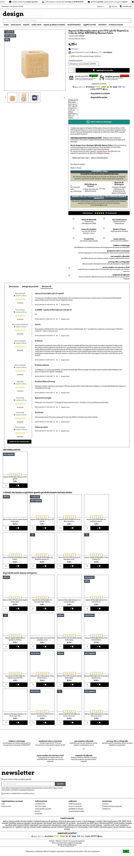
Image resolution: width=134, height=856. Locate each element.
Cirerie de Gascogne (66, 821)
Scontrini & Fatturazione (76, 811)
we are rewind (119, 827)
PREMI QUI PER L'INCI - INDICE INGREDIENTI (90, 158)
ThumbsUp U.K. (71, 827)
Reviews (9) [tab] (46, 286)
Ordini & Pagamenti (74, 804)
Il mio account (6, 806)
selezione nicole (49, 827)
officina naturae (75, 825)
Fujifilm (12, 823)
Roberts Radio (35, 827)
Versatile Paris (106, 827)
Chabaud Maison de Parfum (45, 821)
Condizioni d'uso (40, 804)
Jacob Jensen (37, 823)
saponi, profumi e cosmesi (54, 25)
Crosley (99, 821)
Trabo (96, 827)
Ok (126, 851)
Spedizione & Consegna (75, 809)
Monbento (56, 825)
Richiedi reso (106, 809)
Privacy (37, 811)
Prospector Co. (9, 827)
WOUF (128, 827)
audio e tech (36, 25)
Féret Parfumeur (111, 821)
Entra (3, 804)
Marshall (34, 825)
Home (6, 25)
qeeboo (19, 827)
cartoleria (102, 25)
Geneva (20, 823)
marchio (71, 38)
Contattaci (105, 804)
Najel (64, 825)
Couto (78, 821)
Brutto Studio (26, 821)
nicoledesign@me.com (99, 205)
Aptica (5, 821)
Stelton (60, 827)
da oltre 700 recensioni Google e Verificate (84, 56)
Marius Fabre (23, 825)
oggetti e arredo (89, 25)
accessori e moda (116, 25)
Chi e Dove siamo (40, 806)
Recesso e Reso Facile (75, 806)
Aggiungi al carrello (103, 70)
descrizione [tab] (14, 286)
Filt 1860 (122, 821)
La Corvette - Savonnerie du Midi (79, 823)
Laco (96, 823)
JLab (54, 823)
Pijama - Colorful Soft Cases (107, 825)
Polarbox (124, 825)
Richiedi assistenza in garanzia (112, 806)
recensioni (38, 813)
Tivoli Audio (83, 827)
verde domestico (74, 25)
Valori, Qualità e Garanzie (43, 809)
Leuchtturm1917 (106, 823)
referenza (71, 36)
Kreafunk (61, 823)
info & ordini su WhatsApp (101, 122)
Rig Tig (26, 827)
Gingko (28, 823)
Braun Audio (14, 821)
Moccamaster (45, 825)
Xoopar (67, 829)
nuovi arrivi (16, 25)
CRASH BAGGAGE (89, 821)
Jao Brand (48, 823)
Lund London (119, 823)
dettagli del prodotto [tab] (30, 286)
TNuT (91, 827)
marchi (26, 25)
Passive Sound (89, 825)
